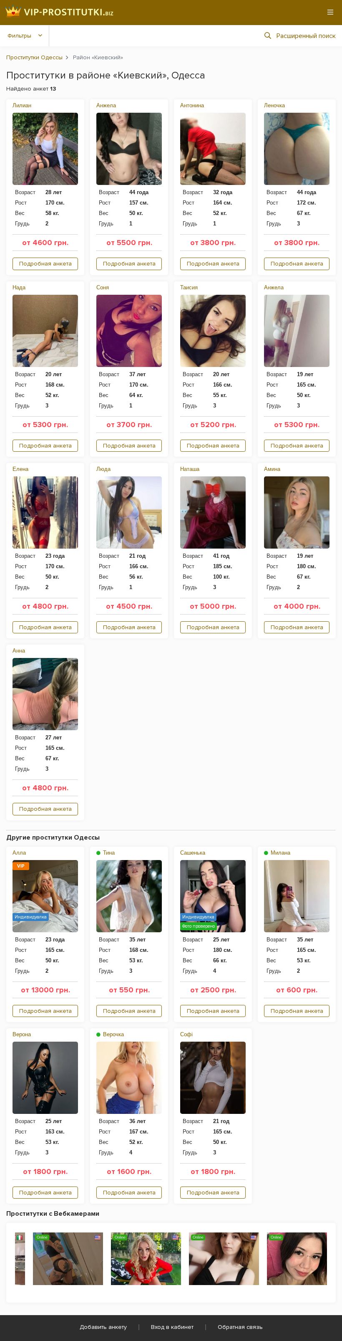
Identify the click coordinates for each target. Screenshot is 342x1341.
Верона (22, 1034)
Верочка (112, 1034)
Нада (19, 287)
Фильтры (19, 35)
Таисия (189, 287)
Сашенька (192, 853)
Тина (108, 853)
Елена (20, 469)
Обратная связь (240, 1327)
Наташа (189, 469)
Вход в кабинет (172, 1327)
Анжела (106, 105)
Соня (102, 287)
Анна (19, 651)
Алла (19, 853)
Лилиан (22, 105)
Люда (103, 469)
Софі (186, 1034)
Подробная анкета (45, 263)
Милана (279, 853)
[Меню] (330, 12)
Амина (272, 469)
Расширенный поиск (306, 36)
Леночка (274, 105)
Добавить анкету (103, 1327)
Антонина (192, 105)
